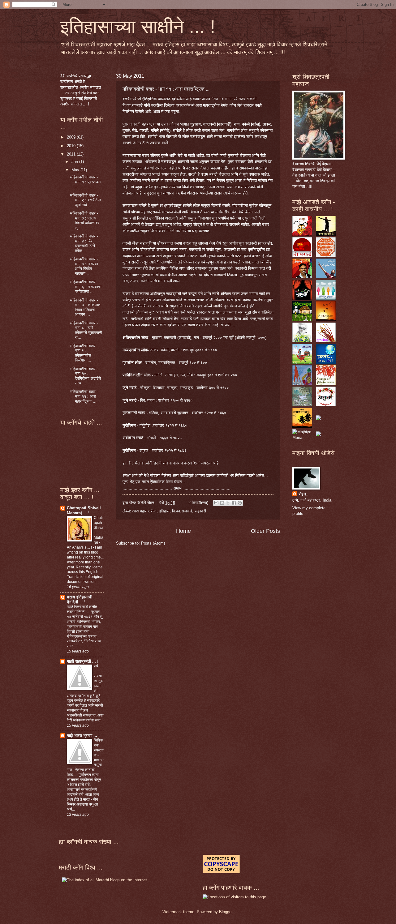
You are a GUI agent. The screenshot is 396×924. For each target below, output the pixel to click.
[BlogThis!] (222, 503)
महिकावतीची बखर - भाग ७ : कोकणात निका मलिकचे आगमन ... (85, 307)
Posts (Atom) (153, 543)
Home (183, 531)
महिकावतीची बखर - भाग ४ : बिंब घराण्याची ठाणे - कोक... (84, 243)
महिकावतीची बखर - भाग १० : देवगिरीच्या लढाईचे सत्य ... (85, 375)
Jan (75, 161)
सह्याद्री (200, 511)
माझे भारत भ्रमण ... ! (83, 735)
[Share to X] (228, 503)
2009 (72, 137)
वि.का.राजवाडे (182, 511)
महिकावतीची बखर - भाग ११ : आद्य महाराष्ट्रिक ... (166, 89)
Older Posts (265, 531)
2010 (72, 145)
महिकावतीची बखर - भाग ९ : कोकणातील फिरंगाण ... (84, 353)
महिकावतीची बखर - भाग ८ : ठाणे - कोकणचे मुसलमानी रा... (86, 330)
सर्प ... (98, 666)
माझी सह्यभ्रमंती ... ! (82, 661)
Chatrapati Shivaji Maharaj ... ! (84, 510)
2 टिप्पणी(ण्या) (198, 502)
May (75, 170)
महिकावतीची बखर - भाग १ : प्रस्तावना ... (85, 182)
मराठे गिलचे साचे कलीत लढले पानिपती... (82, 609)
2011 (72, 154)
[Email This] (216, 503)
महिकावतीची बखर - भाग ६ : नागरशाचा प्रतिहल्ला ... (85, 287)
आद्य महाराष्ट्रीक (144, 511)
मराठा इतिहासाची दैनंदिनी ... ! (79, 599)
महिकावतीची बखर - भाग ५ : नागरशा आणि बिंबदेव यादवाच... (84, 266)
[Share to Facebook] (234, 503)
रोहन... (304, 494)
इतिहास (164, 511)
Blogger (225, 911)
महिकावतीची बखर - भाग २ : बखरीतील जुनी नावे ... (85, 200)
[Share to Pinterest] (240, 503)
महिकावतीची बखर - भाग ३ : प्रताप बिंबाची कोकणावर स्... (84, 220)
